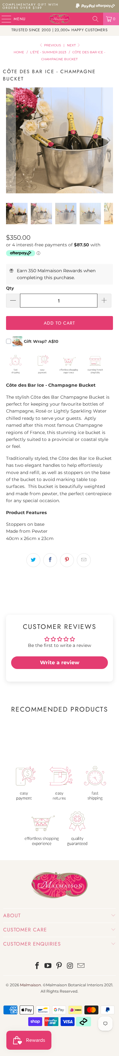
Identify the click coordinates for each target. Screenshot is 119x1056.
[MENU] (3, 19)
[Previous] (11, 140)
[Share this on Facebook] (50, 560)
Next (72, 45)
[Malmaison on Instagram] (70, 966)
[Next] (108, 140)
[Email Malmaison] (81, 966)
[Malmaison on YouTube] (48, 966)
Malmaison (30, 985)
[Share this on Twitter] (33, 560)
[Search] (95, 19)
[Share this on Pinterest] (67, 560)
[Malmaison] (59, 19)
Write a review (59, 663)
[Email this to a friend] (84, 560)
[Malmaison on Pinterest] (59, 966)
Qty (10, 287)
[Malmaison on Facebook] (37, 966)
